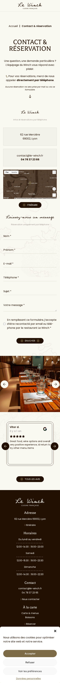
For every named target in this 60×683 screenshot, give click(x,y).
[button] (55, 630)
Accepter (30, 653)
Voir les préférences (30, 671)
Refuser (30, 662)
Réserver (31, 624)
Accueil (13, 26)
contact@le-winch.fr (30, 588)
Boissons (30, 617)
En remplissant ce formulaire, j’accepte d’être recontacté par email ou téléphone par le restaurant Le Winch (31, 324)
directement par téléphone (35, 80)
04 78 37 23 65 (30, 592)
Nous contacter (31, 599)
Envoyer (30, 340)
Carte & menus (30, 613)
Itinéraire (31, 525)
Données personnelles (28, 678)
